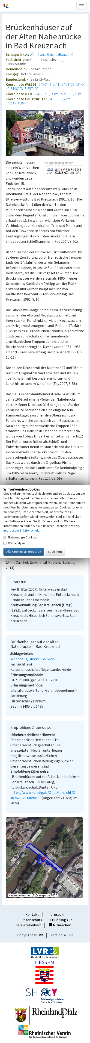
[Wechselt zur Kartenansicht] (45, 857)
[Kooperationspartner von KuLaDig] (64, 171)
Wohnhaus (37, 54)
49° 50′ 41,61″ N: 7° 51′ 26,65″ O (60, 84)
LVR (40, 935)
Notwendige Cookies (22, 537)
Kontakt (32, 914)
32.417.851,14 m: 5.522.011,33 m (57, 94)
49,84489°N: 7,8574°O (22, 88)
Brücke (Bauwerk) (60, 54)
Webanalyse (16, 543)
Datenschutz (31, 919)
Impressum (55, 914)
